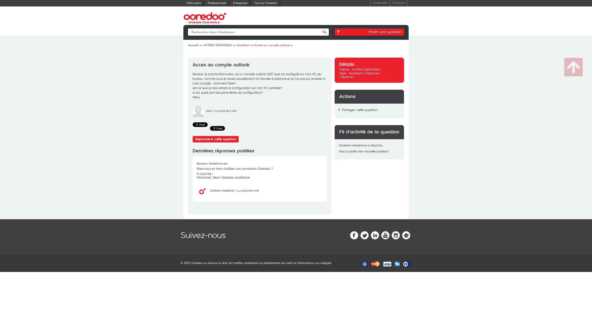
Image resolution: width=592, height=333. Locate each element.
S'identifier (380, 2)
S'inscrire (398, 2)
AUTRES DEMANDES (366, 69)
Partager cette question (360, 110)
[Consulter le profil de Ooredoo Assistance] (202, 196)
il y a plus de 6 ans (247, 190)
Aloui (209, 110)
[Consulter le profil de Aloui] (198, 116)
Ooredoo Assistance (222, 190)
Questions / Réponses (364, 73)
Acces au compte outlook (221, 65)
